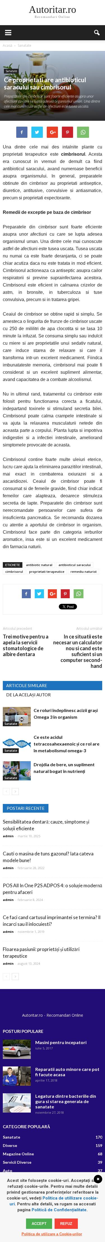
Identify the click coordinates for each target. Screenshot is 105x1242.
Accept (39, 1224)
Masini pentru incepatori (61, 1042)
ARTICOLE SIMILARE (26, 685)
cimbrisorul (14, 571)
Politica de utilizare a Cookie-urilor (52, 1234)
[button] (97, 32)
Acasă (7, 45)
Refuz (66, 1224)
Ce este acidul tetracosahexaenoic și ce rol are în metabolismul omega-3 (66, 743)
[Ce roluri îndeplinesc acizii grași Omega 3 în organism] (17, 716)
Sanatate (11, 71)
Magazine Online (18, 1153)
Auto (7, 1170)
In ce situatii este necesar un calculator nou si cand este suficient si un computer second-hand (77, 651)
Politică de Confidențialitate (59, 1209)
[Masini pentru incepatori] (17, 1049)
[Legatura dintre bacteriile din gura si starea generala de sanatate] (17, 1103)
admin (8, 836)
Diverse (10, 1145)
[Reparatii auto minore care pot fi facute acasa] (17, 1076)
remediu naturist (84, 571)
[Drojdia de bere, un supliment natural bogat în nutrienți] (17, 770)
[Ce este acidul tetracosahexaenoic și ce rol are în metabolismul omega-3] (17, 743)
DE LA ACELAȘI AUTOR (28, 694)
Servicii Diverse (17, 1162)
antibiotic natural (39, 565)
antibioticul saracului (75, 565)
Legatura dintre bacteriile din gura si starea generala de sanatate (65, 1101)
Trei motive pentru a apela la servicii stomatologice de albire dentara (25, 645)
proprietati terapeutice (46, 571)
